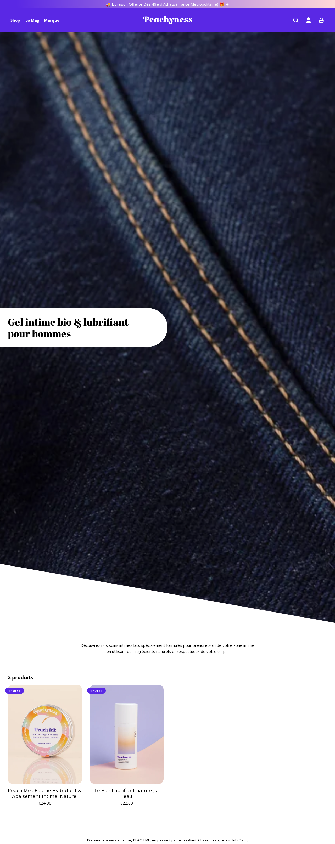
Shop (15, 20)
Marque (51, 20)
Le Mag (32, 20)
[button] (296, 20)
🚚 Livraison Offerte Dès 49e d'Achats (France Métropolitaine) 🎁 (165, 4)
